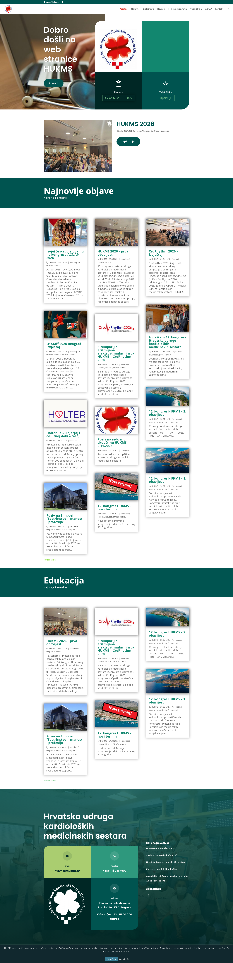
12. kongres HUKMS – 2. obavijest (167, 413)
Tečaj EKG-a (196, 9)
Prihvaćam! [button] (111, 959)
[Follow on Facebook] (148, 895)
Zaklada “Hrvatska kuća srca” (161, 855)
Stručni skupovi (68, 354)
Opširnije (166, 98)
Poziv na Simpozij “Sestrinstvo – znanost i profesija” (64, 518)
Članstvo (135, 9)
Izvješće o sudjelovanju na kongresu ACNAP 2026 (65, 254)
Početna (124, 9)
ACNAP (208, 9)
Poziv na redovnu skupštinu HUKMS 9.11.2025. (112, 442)
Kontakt (219, 9)
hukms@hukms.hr (67, 871)
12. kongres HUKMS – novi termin (114, 507)
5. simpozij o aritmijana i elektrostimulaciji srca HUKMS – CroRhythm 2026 (116, 353)
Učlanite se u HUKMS (118, 98)
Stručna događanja (177, 9)
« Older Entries (50, 559)
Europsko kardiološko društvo (161, 869)
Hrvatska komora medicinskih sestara (165, 862)
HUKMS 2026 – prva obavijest (113, 253)
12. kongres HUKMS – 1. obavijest (167, 480)
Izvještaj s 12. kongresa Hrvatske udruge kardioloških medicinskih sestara (167, 342)
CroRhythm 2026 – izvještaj (163, 253)
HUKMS (52, 262)
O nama (53, 83)
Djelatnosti (148, 9)
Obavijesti (73, 440)
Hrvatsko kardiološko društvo (161, 848)
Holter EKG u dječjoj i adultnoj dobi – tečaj (63, 434)
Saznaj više (124, 959)
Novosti (161, 9)
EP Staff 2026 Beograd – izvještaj (65, 345)
